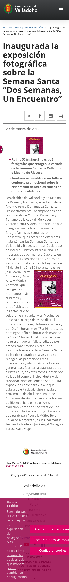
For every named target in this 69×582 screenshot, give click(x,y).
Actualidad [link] (15, 27)
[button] (61, 9)
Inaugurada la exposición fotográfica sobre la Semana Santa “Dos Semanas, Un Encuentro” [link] (34, 31)
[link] (4, 27)
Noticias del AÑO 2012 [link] (37, 27)
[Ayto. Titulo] (38, 452)
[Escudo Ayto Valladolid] (26, 452)
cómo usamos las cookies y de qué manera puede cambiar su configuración (17, 564)
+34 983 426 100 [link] (15, 466)
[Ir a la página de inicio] (9, 8)
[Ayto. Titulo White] (26, 8)
